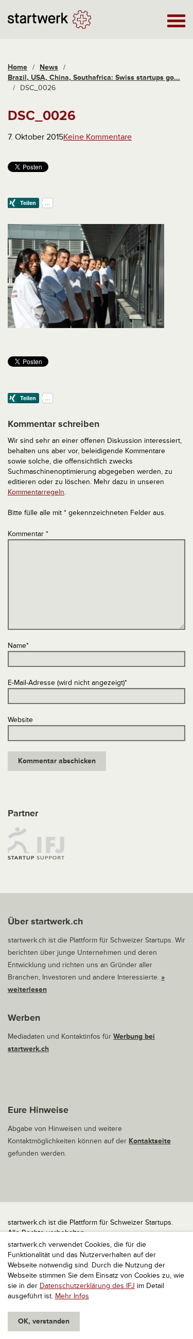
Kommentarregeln (36, 492)
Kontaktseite (150, 1141)
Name (18, 645)
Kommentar (28, 533)
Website (20, 719)
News (49, 67)
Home (17, 67)
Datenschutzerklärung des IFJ (87, 1285)
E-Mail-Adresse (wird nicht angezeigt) (67, 682)
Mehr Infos (72, 1296)
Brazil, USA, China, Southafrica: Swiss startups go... (94, 77)
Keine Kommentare (97, 137)
